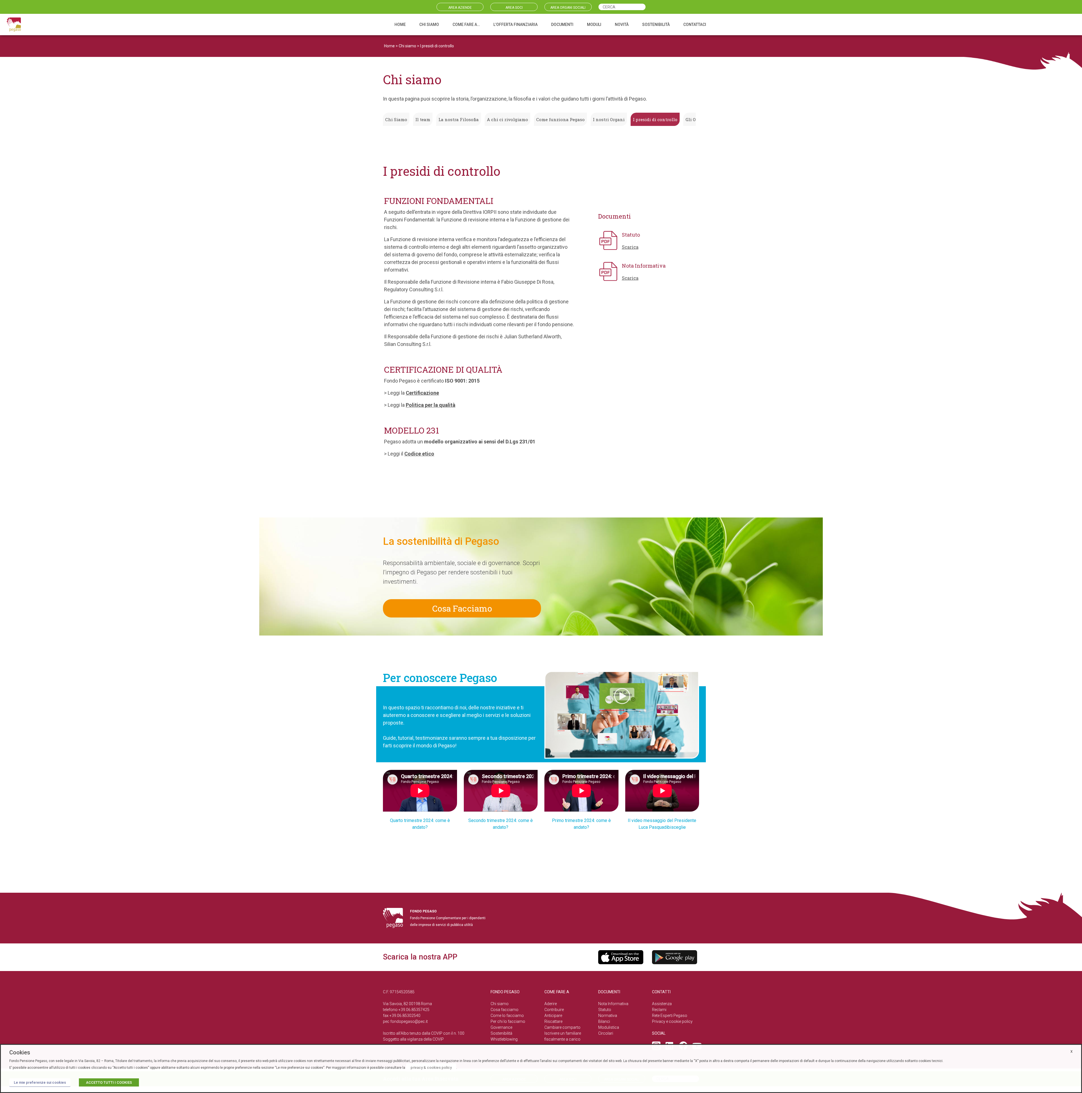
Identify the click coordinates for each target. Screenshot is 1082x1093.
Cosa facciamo (504, 1009)
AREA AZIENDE (460, 8)
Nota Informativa (613, 1003)
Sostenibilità (501, 1033)
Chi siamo (407, 46)
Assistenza (662, 1003)
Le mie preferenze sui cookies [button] (40, 1082)
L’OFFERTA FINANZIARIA (515, 24)
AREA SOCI (514, 8)
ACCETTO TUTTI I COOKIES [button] (109, 1082)
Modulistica (608, 1027)
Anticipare (553, 1015)
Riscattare (553, 1021)
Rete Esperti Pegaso (669, 1015)
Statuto (604, 1009)
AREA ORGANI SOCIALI (568, 8)
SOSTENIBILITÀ (656, 24)
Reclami (659, 1009)
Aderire (550, 1003)
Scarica (630, 247)
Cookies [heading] (19, 1052)
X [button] (1071, 1052)
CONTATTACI (694, 24)
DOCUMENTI (562, 24)
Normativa (607, 1015)
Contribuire (554, 1009)
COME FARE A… (466, 24)
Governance (501, 1027)
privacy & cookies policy (431, 1067)
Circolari (605, 1033)
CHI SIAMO (429, 24)
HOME (400, 24)
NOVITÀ (622, 24)
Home (389, 46)
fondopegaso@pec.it (409, 1021)
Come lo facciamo (507, 1015)
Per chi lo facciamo (508, 1021)
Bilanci (604, 1021)
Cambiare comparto (562, 1027)
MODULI (594, 24)
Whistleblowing (504, 1039)
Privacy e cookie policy (672, 1021)
